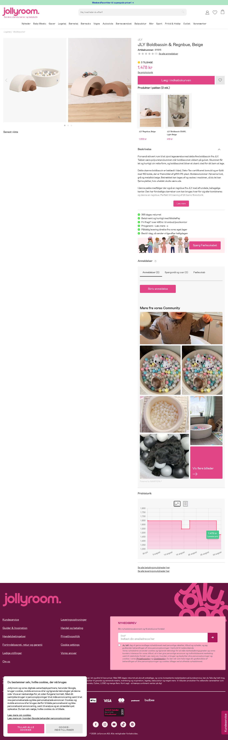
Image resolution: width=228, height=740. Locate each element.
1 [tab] (64, 125)
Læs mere (181, 203)
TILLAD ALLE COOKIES (26, 728)
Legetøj (7, 31)
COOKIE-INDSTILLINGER (64, 728)
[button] (215, 12)
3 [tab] (71, 125)
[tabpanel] (34, 80)
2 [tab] (68, 125)
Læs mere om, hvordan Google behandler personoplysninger (39, 718)
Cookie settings (70, 644)
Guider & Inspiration (15, 628)
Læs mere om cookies (19, 715)
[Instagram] (105, 724)
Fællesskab (199, 272)
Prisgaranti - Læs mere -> (154, 225)
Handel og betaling (72, 628)
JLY (140, 39)
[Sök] (183, 12)
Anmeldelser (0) (151, 272)
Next (128, 80)
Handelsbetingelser (14, 636)
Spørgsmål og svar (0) (176, 272)
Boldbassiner (19, 31)
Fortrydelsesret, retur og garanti (22, 644)
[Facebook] (96, 724)
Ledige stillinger (12, 653)
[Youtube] (114, 724)
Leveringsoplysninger (74, 619)
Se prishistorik (145, 72)
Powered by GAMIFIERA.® (151, 481)
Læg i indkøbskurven (176, 80)
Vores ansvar (69, 653)
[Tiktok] (123, 724)
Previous (6, 80)
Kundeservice (11, 619)
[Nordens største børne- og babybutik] (21, 11)
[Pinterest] (132, 724)
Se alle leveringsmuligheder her (154, 571)
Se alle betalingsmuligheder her (154, 567)
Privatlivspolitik (70, 636)
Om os (6, 661)
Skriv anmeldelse (158, 289)
